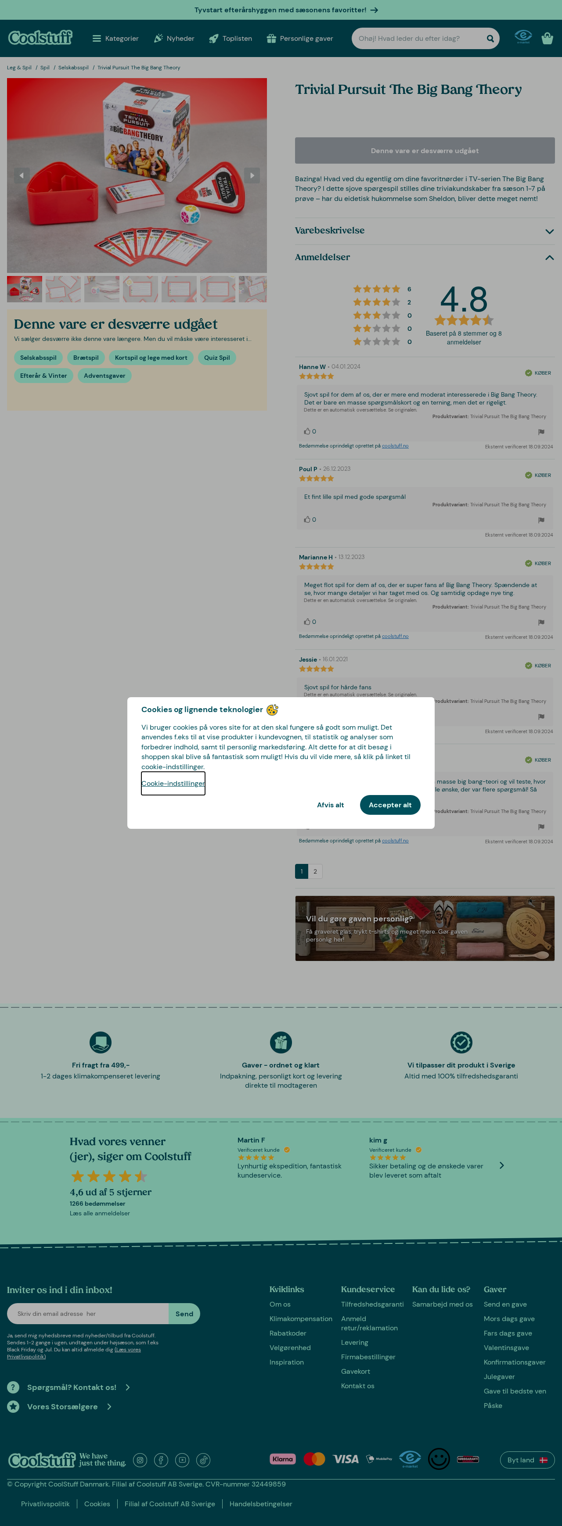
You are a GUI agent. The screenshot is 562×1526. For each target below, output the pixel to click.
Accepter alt (390, 805)
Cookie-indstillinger (173, 783)
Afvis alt (330, 805)
